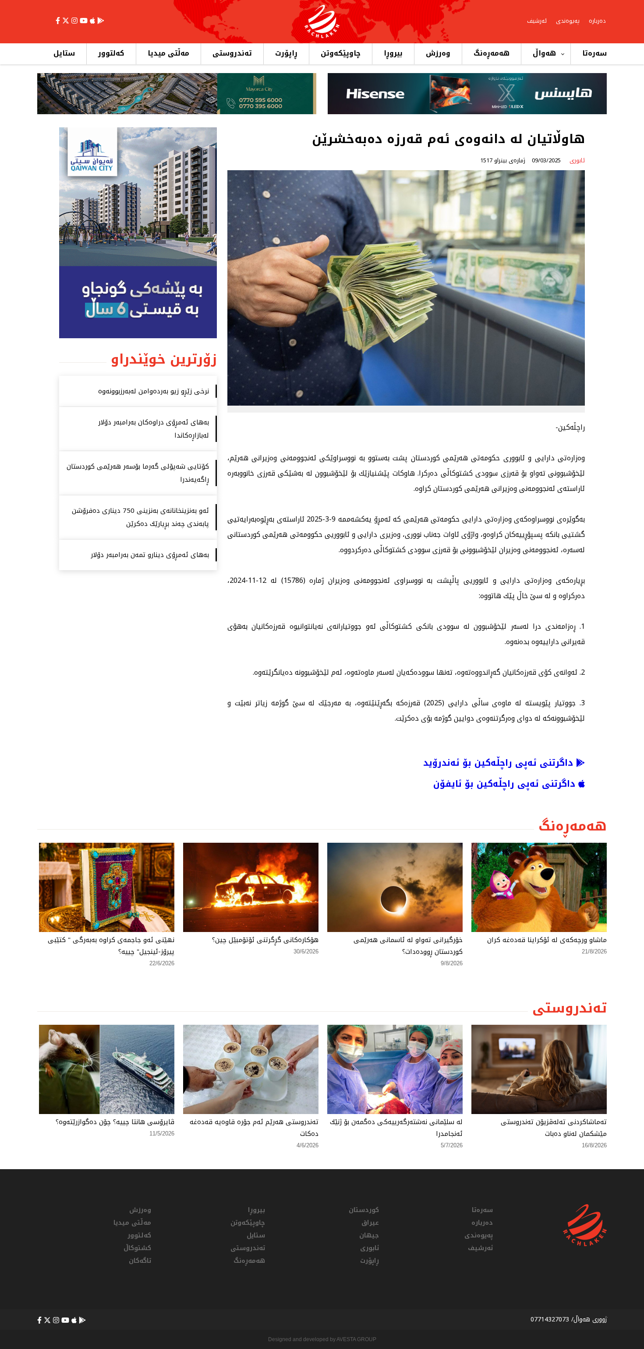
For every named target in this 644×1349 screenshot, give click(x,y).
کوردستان (364, 1210)
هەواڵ (544, 53)
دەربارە (597, 20)
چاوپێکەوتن (341, 53)
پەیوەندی (568, 20)
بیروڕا (393, 53)
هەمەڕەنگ (492, 53)
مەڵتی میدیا (168, 53)
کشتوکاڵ (137, 1248)
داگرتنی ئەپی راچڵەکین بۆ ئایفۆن (505, 783)
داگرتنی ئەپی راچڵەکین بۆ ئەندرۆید (499, 762)
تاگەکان (140, 1261)
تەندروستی (232, 53)
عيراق (370, 1223)
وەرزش (438, 53)
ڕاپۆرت (286, 53)
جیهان (369, 1235)
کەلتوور (111, 53)
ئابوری (369, 1248)
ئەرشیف (537, 20)
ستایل (64, 53)
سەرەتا (594, 53)
